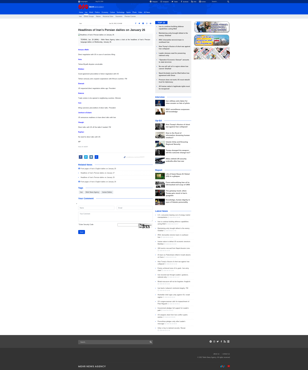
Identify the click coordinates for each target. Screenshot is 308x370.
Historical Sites (108, 16)
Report (158, 170)
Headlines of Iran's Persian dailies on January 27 (98, 173)
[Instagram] (214, 341)
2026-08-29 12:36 (172, 264)
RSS (194, 1)
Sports (128, 12)
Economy (105, 12)
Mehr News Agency (92, 192)
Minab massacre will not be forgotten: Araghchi (174, 281)
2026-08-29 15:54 (171, 244)
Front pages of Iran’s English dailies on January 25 (98, 169)
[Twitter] (217, 341)
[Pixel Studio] (227, 366)
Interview (160, 97)
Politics (97, 12)
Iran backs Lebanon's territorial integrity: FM (173, 288)
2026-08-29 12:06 (168, 270)
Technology (121, 12)
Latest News (161, 211)
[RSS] (224, 341)
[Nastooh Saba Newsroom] (221, 366)
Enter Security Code (85, 224)
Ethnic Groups (89, 16)
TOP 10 (161, 22)
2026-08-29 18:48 (175, 217)
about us (216, 354)
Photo (134, 12)
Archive (203, 1)
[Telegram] (210, 341)
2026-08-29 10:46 (165, 290)
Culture (112, 12)
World (91, 12)
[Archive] (228, 341)
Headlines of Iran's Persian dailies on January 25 (98, 177)
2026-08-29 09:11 (168, 310)
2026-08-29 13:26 (171, 257)
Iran (86, 12)
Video (140, 12)
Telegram (155, 1)
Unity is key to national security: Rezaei (171, 328)
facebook (185, 1)
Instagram (165, 1)
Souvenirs (119, 16)
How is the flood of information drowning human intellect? (178, 135)
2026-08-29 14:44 (165, 250)
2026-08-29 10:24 (170, 297)
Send (81, 232)
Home (81, 12)
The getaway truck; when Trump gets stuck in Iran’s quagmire (176, 193)
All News (147, 12)
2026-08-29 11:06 (165, 284)
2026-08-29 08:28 (171, 323)
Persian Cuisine (130, 16)
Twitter (176, 1)
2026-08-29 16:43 (168, 237)
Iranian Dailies (107, 192)
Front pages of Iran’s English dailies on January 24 (98, 182)
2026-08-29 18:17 (173, 224)
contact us (226, 354)
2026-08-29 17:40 (171, 230)
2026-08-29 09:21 (175, 304)
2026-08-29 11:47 (174, 277)
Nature (98, 16)
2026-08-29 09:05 (170, 317)
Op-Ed (158, 120)
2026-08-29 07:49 (165, 330)
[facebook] (221, 341)
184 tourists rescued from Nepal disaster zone (174, 248)
